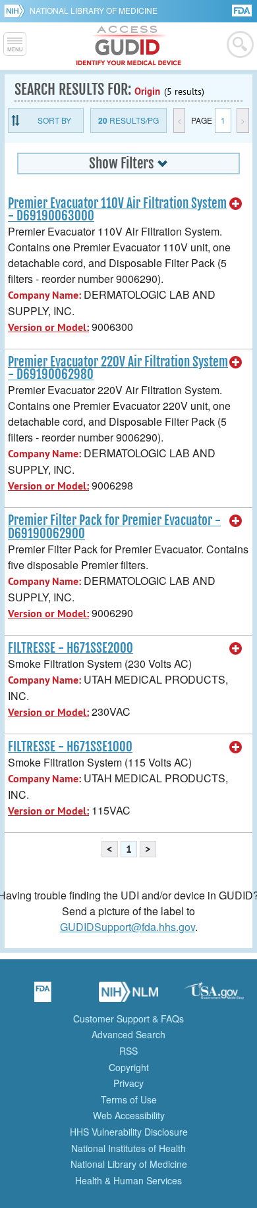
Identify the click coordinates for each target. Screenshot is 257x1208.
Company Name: (44, 295)
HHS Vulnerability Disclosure (129, 1131)
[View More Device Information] (236, 204)
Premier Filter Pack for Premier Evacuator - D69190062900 (114, 527)
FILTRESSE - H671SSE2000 (70, 648)
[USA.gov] (214, 996)
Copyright (129, 1067)
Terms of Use (129, 1099)
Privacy (128, 1083)
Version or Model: (48, 327)
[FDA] (243, 9)
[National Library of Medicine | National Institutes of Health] (128, 996)
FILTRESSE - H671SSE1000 (70, 747)
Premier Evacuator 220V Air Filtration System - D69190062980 (118, 368)
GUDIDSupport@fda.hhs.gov (127, 926)
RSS (128, 1050)
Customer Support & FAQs (128, 1018)
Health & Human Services (128, 1180)
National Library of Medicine (93, 10)
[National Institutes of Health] (17, 10)
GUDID (128, 46)
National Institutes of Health (128, 1148)
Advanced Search (128, 1034)
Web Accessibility (129, 1115)
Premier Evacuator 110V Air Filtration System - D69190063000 (117, 209)
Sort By (54, 120)
